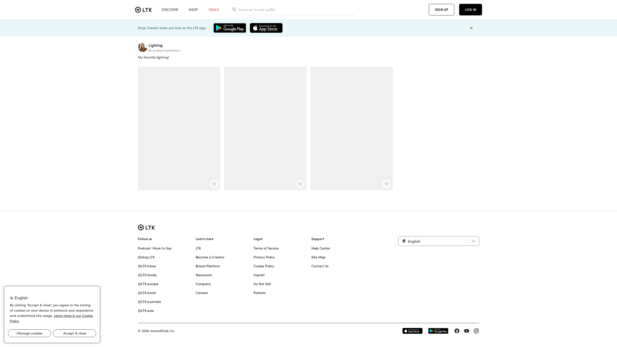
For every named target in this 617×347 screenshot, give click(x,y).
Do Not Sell (262, 284)
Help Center (320, 248)
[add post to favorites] (214, 184)
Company (203, 284)
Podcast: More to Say (155, 248)
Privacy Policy (264, 257)
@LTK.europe (148, 284)
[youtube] (466, 331)
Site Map (318, 257)
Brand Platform (208, 266)
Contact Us (320, 266)
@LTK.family (147, 275)
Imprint (259, 275)
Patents (260, 293)
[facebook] (457, 331)
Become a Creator (210, 257)
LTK (198, 248)
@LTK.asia (146, 310)
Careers (202, 293)
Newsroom (204, 275)
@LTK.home (147, 266)
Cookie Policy (264, 266)
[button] (438, 241)
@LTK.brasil (147, 293)
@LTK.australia (149, 302)
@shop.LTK (146, 257)
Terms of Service (266, 248)
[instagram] (476, 331)
